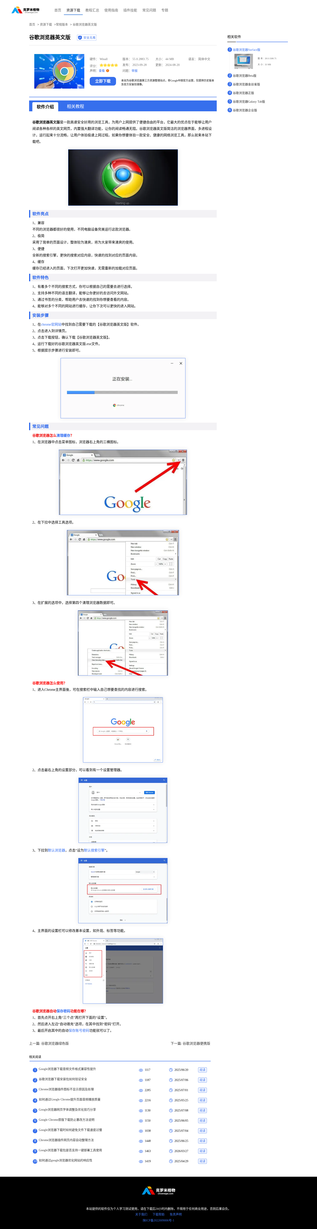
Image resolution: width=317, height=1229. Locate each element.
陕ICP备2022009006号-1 (158, 1220)
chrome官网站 (51, 324)
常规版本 (62, 24)
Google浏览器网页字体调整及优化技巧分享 (67, 1109)
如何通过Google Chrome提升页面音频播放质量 (69, 1099)
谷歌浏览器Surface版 (246, 49)
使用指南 (111, 10)
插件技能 (130, 10)
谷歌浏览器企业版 (245, 110)
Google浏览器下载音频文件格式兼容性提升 (67, 1069)
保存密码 (63, 1011)
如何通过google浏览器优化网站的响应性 (65, 1160)
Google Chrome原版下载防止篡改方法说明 (66, 1119)
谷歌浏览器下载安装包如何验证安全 (63, 1079)
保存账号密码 (79, 1030)
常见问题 (149, 10)
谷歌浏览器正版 (243, 93)
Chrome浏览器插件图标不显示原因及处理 (66, 1089)
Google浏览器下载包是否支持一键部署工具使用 (70, 1150)
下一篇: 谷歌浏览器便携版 (190, 1043)
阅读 (202, 1069)
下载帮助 (158, 1214)
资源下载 (73, 10)
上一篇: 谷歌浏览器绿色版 (49, 1043)
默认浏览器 (56, 850)
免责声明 (176, 1214)
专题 (164, 10)
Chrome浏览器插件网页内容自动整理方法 (66, 1140)
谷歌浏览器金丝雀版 (246, 84)
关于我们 (141, 1214)
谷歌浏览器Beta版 (244, 75)
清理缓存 (63, 435)
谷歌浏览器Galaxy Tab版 (249, 101)
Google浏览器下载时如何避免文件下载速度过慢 (70, 1130)
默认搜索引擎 (94, 850)
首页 (57, 10)
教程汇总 (92, 10)
